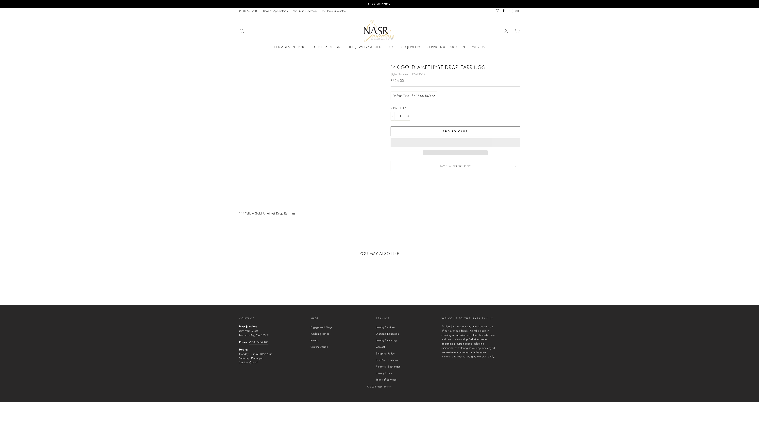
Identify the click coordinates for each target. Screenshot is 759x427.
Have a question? (455, 166)
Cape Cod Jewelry (405, 47)
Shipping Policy (385, 353)
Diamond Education (387, 334)
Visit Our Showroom (305, 11)
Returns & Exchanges (388, 366)
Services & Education (446, 47)
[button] (455, 142)
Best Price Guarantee (334, 11)
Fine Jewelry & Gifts (364, 47)
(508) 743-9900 (249, 11)
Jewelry (315, 340)
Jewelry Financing (386, 340)
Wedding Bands (320, 334)
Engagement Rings (290, 47)
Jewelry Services (385, 327)
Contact (380, 347)
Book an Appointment (276, 11)
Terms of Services (386, 380)
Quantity (399, 108)
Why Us (478, 47)
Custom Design (327, 47)
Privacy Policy (384, 373)
